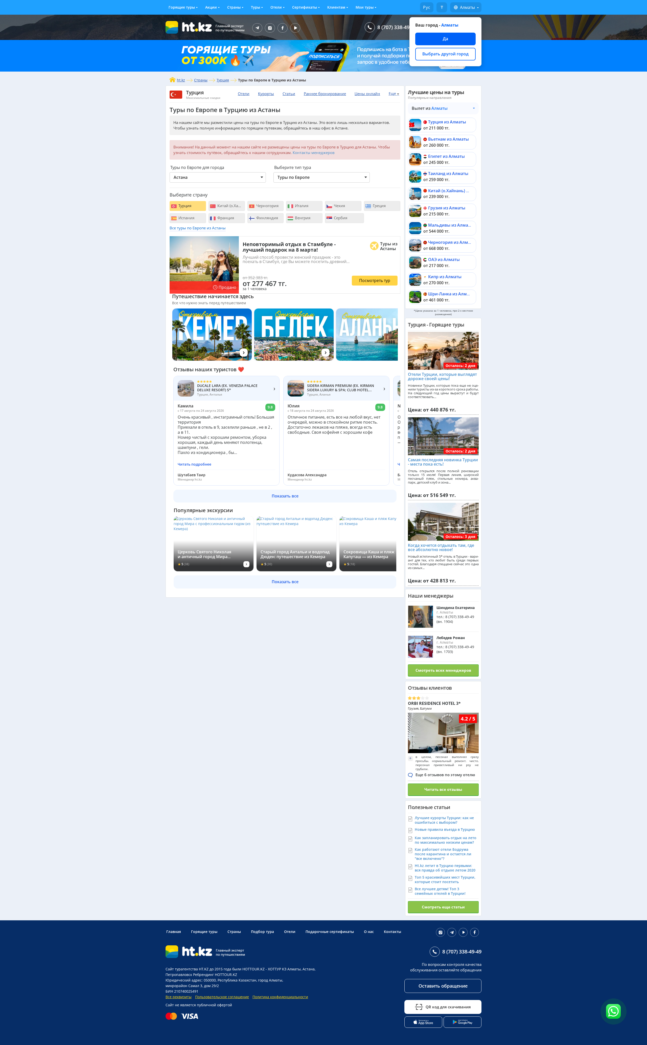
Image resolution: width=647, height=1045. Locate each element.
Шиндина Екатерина (455, 607)
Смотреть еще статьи (443, 906)
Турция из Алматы (447, 122)
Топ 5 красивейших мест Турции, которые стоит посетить (445, 879)
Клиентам (336, 7)
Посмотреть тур (374, 280)
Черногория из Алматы (452, 242)
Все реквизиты (179, 996)
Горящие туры (182, 7)
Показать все (285, 496)
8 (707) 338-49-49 (397, 27)
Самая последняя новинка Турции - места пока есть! (443, 462)
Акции (211, 7)
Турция (223, 80)
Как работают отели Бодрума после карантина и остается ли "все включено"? (443, 854)
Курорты (266, 93)
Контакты (392, 931)
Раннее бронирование (325, 93)
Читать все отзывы (443, 789)
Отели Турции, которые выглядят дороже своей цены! (442, 377)
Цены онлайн (367, 93)
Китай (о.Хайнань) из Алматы (458, 190)
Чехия (339, 205)
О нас (369, 931)
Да (445, 38)
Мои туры (365, 7)
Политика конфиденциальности (280, 996)
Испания (185, 217)
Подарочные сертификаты (330, 931)
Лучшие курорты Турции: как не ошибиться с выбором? (444, 820)
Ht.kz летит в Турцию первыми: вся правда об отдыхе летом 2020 (445, 868)
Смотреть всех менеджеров (443, 670)
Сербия (340, 217)
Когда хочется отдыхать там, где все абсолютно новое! (441, 547)
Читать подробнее (194, 464)
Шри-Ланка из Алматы (451, 294)
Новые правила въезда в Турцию (445, 829)
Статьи (289, 93)
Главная (173, 931)
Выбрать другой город (445, 54)
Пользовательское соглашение (222, 996)
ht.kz (181, 80)
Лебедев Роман (450, 637)
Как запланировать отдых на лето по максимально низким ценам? (445, 840)
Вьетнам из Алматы (448, 139)
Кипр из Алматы (444, 276)
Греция (379, 205)
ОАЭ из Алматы (444, 259)
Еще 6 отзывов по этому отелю (445, 774)
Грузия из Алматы (446, 208)
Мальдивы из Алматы (450, 225)
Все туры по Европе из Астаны (198, 227)
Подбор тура (262, 931)
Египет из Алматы (446, 156)
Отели (276, 7)
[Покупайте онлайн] (183, 1016)
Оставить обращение (443, 986)
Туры (255, 7)
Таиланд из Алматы (448, 173)
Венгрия (302, 217)
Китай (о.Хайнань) (230, 205)
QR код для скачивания (448, 1006)
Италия (301, 205)
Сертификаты (304, 7)
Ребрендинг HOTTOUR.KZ (215, 974)
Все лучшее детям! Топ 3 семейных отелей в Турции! (440, 891)
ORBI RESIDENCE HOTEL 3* (434, 703)
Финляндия (266, 217)
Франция (225, 217)
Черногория (267, 205)
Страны (234, 7)
